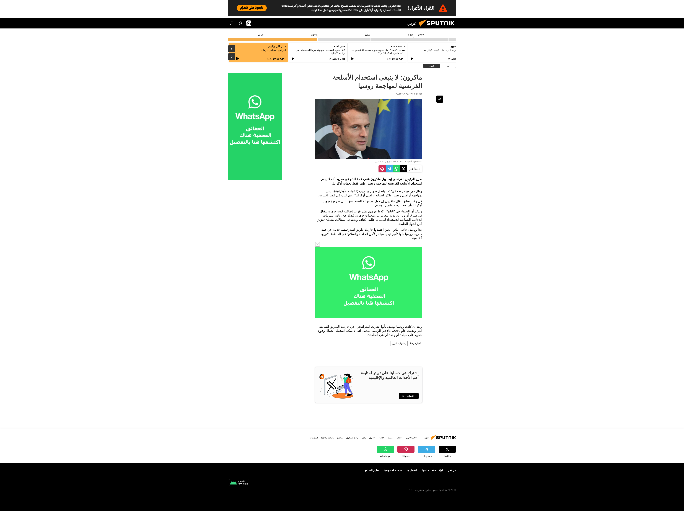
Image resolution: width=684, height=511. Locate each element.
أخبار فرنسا (415, 343)
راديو (364, 437)
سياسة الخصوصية (393, 470)
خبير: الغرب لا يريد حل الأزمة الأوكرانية (444, 50)
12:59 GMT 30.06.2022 (409, 94)
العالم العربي (411, 437)
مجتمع (340, 437)
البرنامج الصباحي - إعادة (273, 50)
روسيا (390, 437)
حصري (372, 437)
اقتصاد (381, 437)
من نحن (451, 470)
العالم (399, 437)
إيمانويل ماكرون (399, 343)
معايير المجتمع (372, 470)
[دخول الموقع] (240, 23)
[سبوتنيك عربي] (438, 27)
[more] (439, 99)
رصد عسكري (352, 437)
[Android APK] (239, 483)
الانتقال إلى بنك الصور (385, 161)
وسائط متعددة (327, 437)
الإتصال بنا (412, 470)
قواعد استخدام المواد (432, 470)
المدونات (314, 437)
